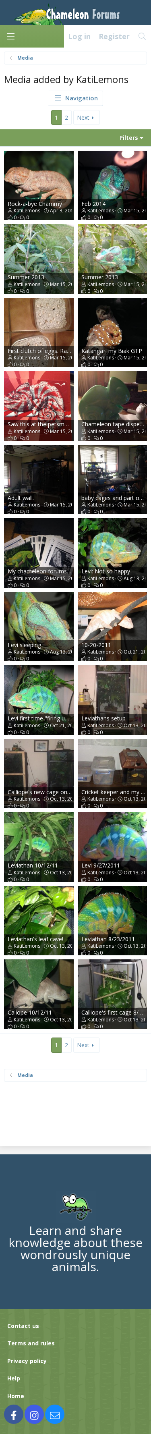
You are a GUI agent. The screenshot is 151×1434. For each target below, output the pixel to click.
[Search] (142, 36)
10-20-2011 (96, 645)
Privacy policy (27, 1361)
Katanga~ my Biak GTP (111, 351)
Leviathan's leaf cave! (35, 939)
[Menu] (10, 36)
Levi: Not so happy (105, 571)
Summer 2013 (26, 277)
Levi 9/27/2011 (100, 865)
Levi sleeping (24, 645)
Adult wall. (21, 498)
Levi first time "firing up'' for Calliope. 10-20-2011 (71, 718)
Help (13, 1378)
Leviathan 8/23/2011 (108, 939)
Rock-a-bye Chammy (35, 204)
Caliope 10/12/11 (30, 1012)
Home (15, 1396)
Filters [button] (129, 137)
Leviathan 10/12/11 (33, 865)
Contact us (23, 1326)
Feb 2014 (93, 204)
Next (83, 117)
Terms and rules (31, 1343)
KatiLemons (27, 210)
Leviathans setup (103, 718)
